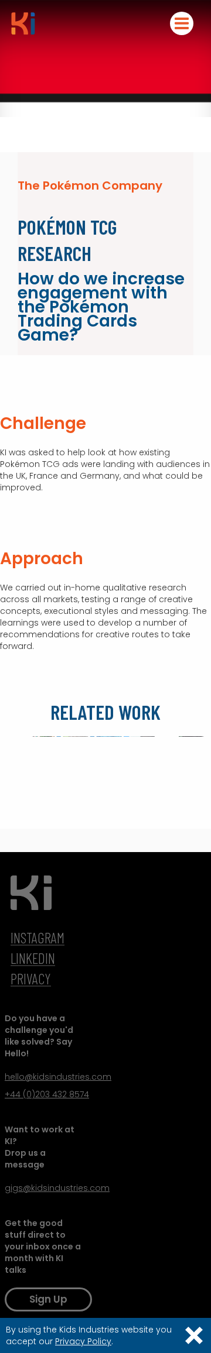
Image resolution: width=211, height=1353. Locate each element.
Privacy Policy (83, 1341)
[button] (181, 23)
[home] (20, 23)
